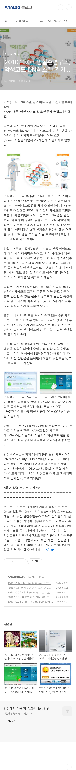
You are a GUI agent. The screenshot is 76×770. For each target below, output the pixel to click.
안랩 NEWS (23, 21)
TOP (69, 767)
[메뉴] (69, 7)
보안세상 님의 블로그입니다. (18, 713)
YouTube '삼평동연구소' (53, 21)
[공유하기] (17, 561)
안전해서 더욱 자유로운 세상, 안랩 (27, 708)
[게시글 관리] (22, 561)
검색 (60, 7)
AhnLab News (15, 576)
